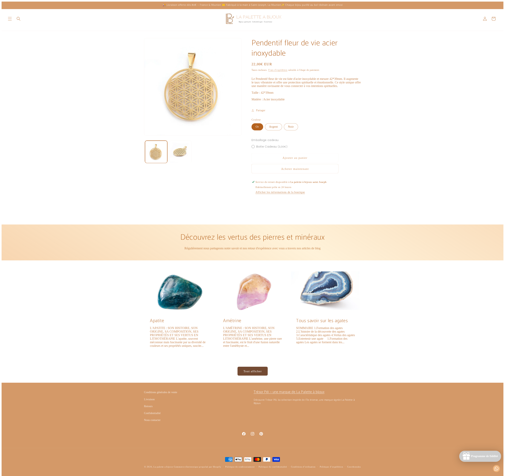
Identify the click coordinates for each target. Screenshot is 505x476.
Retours (148, 406)
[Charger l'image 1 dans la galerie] (156, 152)
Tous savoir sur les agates (322, 321)
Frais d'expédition (277, 70)
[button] (10, 18)
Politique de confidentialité (273, 467)
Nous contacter (152, 420)
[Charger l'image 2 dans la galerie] (180, 152)
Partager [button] (260, 110)
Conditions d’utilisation (303, 467)
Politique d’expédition (331, 467)
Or (257, 126)
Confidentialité (152, 413)
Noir (291, 126)
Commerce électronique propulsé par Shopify (197, 467)
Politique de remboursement (239, 467)
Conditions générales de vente (160, 392)
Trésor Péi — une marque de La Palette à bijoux (289, 392)
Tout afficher (252, 371)
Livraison (149, 399)
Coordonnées (354, 467)
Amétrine (232, 321)
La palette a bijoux (163, 467)
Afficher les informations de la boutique (280, 192)
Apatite (157, 321)
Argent (273, 126)
